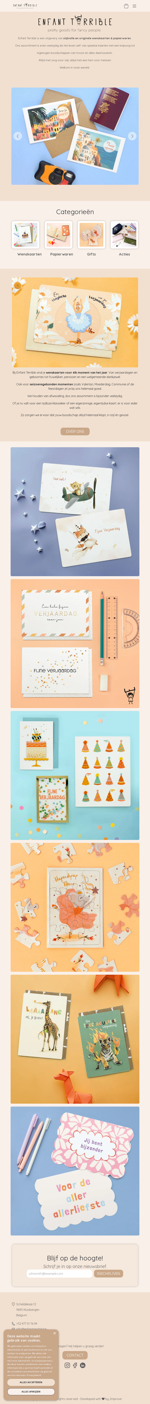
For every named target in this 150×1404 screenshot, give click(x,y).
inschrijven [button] (108, 1273)
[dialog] (31, 1364)
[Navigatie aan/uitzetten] (134, 6)
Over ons (75, 431)
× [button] (54, 1333)
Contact (75, 1355)
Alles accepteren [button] (31, 1382)
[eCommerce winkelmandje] (126, 6)
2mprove (116, 1399)
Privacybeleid (34, 1375)
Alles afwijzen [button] (31, 1391)
